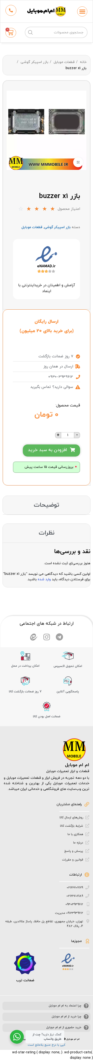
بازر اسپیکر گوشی (34, 62)
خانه (83, 62)
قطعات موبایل (64, 62)
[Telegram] (59, 637)
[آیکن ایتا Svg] (34, 637)
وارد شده (44, 579)
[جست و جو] (30, 32)
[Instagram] (46, 637)
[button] (82, 11)
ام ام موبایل (77, 765)
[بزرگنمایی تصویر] (78, 162)
